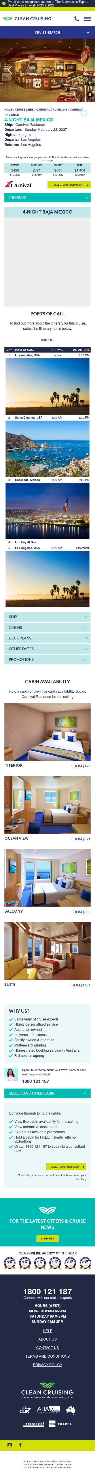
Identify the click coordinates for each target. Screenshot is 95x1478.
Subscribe (47, 1238)
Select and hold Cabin (68, 184)
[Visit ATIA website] (49, 1411)
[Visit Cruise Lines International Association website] (25, 1411)
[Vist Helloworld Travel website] (33, 1424)
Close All (47, 340)
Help (47, 1330)
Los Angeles (31, 139)
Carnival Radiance (30, 124)
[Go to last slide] (10, 70)
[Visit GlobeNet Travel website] (71, 1411)
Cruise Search (47, 32)
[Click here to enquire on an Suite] (47, 951)
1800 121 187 (35, 1080)
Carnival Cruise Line (51, 109)
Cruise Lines (24, 109)
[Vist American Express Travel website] (60, 1424)
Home (8, 109)
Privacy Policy (47, 1364)
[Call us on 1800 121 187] (77, 18)
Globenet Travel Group (57, 1464)
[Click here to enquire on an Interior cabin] (47, 732)
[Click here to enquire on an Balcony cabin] (47, 878)
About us (47, 1339)
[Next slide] (85, 70)
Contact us (47, 1347)
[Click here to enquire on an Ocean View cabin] (47, 805)
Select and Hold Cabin (65, 1166)
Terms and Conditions (47, 1356)
